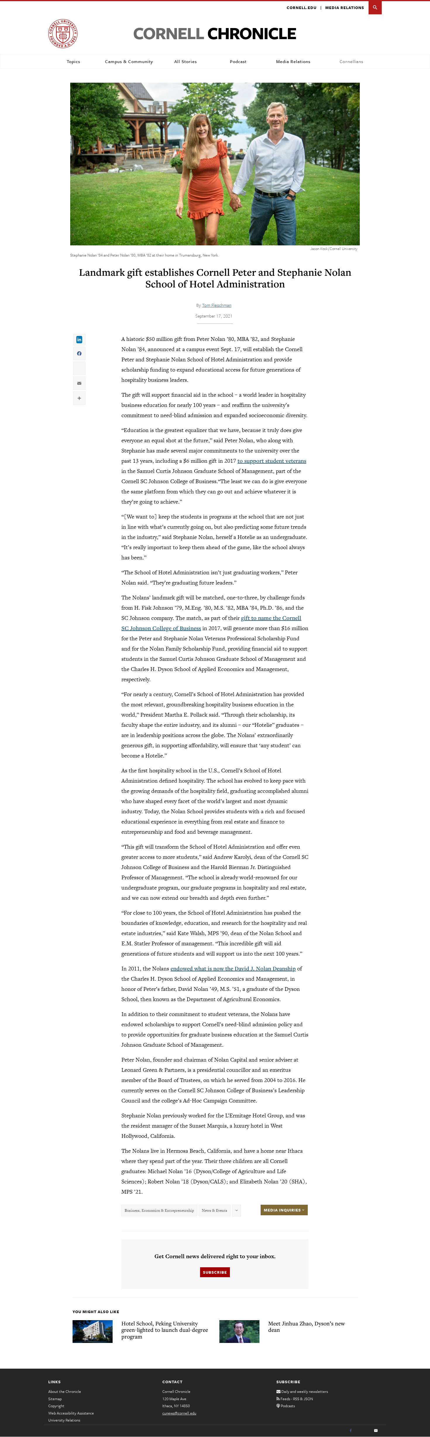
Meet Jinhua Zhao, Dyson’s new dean (306, 1327)
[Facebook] (351, 1431)
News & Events (214, 1210)
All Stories (185, 61)
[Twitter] (363, 1431)
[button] (375, 7)
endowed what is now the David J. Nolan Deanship (233, 968)
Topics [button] (73, 61)
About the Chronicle (64, 1391)
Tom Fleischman (216, 305)
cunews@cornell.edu (179, 1413)
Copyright (56, 1406)
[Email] (376, 1431)
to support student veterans (272, 460)
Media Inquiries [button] (283, 1210)
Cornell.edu (302, 8)
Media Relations (344, 8)
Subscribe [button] (215, 1272)
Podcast (238, 61)
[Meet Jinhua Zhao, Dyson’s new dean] (239, 1331)
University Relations (64, 1420)
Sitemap (55, 1399)
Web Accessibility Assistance (71, 1413)
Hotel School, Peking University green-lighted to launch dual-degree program (164, 1330)
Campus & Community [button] (129, 61)
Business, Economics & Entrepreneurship (159, 1210)
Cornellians (351, 61)
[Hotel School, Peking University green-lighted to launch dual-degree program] (93, 1331)
